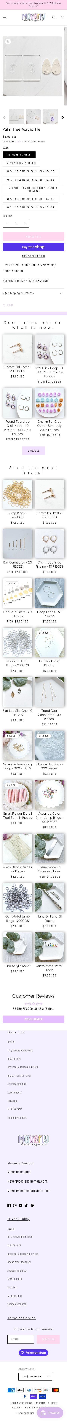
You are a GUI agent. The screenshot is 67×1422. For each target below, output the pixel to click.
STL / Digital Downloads (20, 1050)
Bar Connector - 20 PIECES (17, 564)
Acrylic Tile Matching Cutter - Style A (30, 171)
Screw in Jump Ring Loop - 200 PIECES (17, 766)
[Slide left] (4, 117)
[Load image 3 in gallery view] (50, 116)
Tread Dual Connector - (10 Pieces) (49, 715)
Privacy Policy (18, 1219)
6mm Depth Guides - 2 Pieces (17, 869)
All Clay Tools (14, 1109)
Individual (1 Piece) (19, 154)
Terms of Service (21, 1318)
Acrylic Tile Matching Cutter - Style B (30, 179)
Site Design (39, 1403)
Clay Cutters (14, 1059)
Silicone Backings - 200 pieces (49, 766)
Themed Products (16, 1118)
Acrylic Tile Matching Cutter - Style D (30, 199)
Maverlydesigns (24, 1403)
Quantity (7, 215)
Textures (12, 1101)
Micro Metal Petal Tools (49, 968)
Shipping (19, 141)
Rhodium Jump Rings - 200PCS (17, 663)
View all (33, 450)
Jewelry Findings (16, 1084)
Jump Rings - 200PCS (17, 515)
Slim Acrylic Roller (18, 966)
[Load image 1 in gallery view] (16, 116)
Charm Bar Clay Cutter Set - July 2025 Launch (49, 426)
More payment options (33, 256)
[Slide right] (63, 117)
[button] (5, 17)
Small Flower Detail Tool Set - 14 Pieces (17, 815)
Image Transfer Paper (19, 1075)
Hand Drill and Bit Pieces (49, 918)
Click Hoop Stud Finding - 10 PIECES (49, 564)
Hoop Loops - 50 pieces (49, 614)
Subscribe (48, 1339)
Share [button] (10, 305)
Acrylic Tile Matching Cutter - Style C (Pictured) (33, 189)
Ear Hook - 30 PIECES (49, 663)
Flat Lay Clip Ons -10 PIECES (17, 713)
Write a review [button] (34, 1019)
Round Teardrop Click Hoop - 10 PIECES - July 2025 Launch (17, 428)
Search (11, 1042)
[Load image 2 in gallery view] (33, 116)
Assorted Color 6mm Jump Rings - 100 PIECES (49, 818)
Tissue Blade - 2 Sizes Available (49, 869)
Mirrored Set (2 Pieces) (21, 163)
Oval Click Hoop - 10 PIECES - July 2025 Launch (49, 372)
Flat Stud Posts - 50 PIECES (17, 614)
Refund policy (31, 1408)
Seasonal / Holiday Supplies (22, 1067)
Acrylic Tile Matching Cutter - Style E (30, 207)
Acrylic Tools (14, 1092)
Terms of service (26, 1413)
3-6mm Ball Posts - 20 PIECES (17, 369)
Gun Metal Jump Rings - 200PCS (17, 918)
